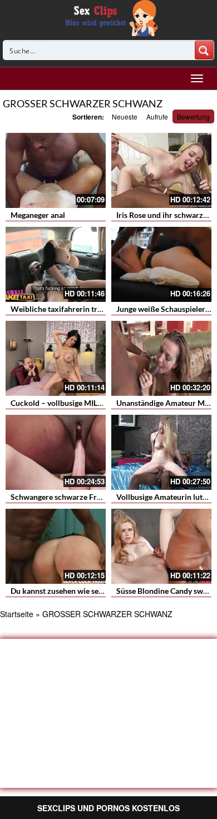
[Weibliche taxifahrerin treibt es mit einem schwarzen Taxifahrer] (56, 264)
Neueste (124, 116)
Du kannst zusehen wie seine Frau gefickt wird (90, 590)
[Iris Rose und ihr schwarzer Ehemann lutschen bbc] (161, 170)
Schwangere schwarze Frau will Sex (72, 497)
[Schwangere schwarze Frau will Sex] (56, 452)
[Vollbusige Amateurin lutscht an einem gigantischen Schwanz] (161, 452)
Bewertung (193, 116)
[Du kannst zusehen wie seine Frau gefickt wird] (56, 546)
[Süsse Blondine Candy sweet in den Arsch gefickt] (161, 546)
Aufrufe (157, 116)
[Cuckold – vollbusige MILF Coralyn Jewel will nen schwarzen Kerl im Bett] (56, 358)
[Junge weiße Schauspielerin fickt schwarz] (161, 264)
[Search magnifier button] (204, 50)
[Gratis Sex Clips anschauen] (109, 16)
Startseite (16, 613)
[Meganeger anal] (56, 170)
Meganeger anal (38, 215)
